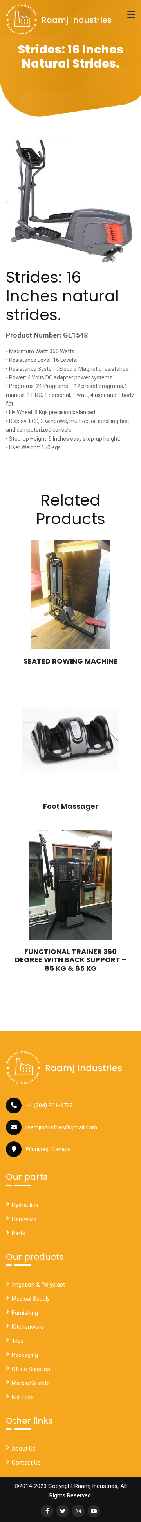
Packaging (25, 1354)
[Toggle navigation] (131, 14)
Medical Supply (31, 1298)
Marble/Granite (31, 1383)
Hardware (24, 1219)
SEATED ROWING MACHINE (71, 661)
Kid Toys (23, 1397)
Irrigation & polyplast (38, 1284)
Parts (18, 1233)
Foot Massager (70, 806)
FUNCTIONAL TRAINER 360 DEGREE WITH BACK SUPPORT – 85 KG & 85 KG (71, 960)
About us (24, 1448)
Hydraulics (25, 1205)
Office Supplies (31, 1368)
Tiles (18, 1340)
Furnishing (25, 1312)
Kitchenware (27, 1326)
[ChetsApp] (59, 19)
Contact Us (26, 1462)
